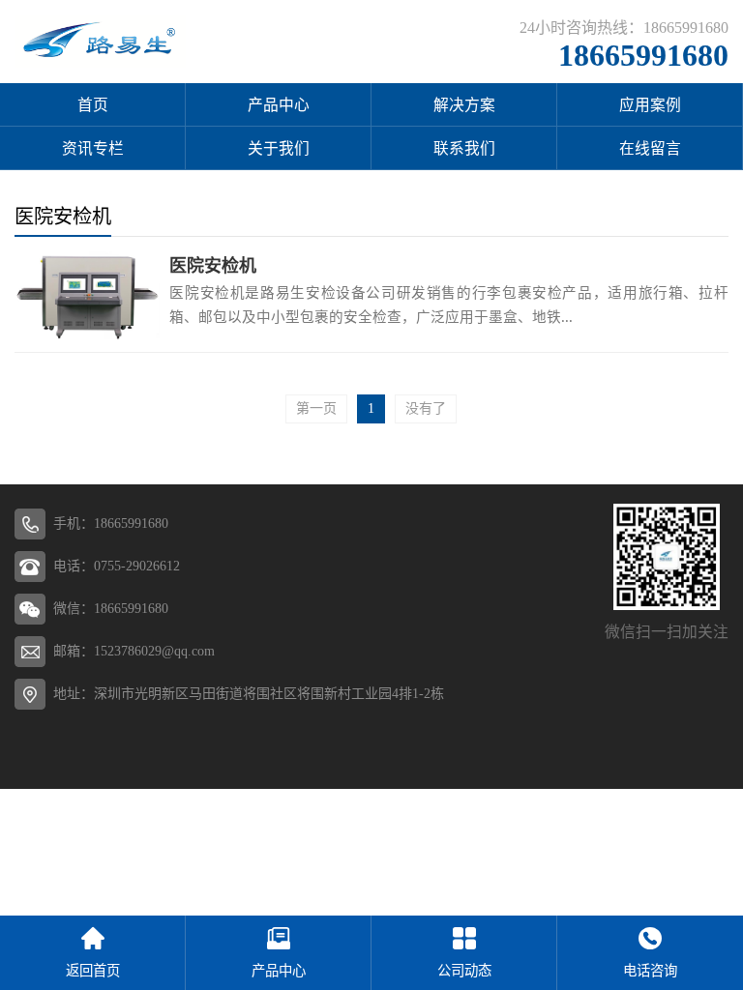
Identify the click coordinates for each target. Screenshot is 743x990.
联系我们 (464, 148)
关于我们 (279, 148)
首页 (92, 105)
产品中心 (279, 105)
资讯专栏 (93, 148)
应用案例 (650, 105)
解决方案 (464, 105)
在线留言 (650, 148)
